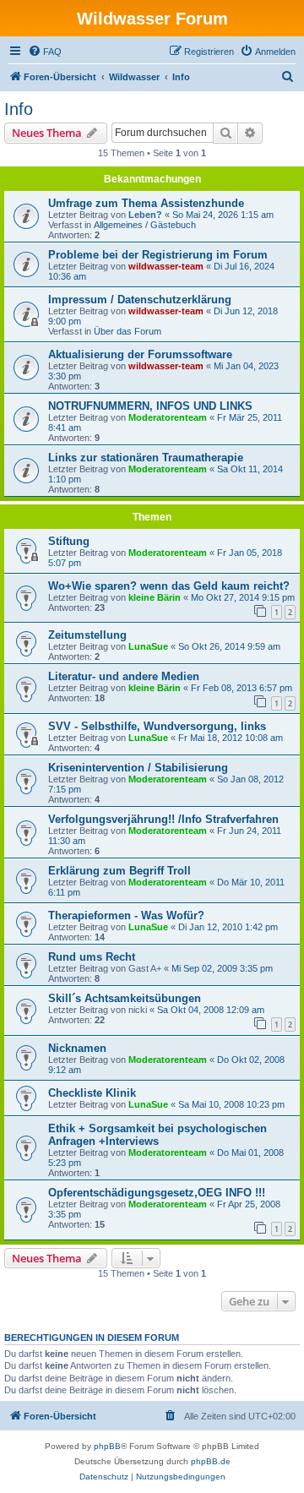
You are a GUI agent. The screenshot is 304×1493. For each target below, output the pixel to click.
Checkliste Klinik (92, 1093)
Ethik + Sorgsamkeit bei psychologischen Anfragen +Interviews (157, 1134)
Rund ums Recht (91, 957)
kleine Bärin (154, 597)
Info (18, 109)
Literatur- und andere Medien (123, 676)
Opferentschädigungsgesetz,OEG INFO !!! (156, 1192)
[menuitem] (45, 51)
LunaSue (148, 646)
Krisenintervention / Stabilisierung (138, 767)
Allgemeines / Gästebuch (145, 225)
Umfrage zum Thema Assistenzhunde (146, 203)
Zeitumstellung (87, 635)
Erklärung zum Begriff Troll (119, 870)
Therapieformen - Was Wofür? (126, 915)
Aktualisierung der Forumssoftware (140, 354)
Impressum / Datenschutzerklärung (139, 299)
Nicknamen (77, 1048)
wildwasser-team (166, 266)
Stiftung (69, 541)
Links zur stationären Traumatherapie (145, 457)
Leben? (145, 215)
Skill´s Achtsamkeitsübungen (124, 998)
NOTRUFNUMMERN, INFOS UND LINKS (150, 406)
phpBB (107, 1446)
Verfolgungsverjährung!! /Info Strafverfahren (163, 819)
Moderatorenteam (167, 417)
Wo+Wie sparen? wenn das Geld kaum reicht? (169, 586)
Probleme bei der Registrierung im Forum (158, 254)
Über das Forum (127, 331)
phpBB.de (211, 1461)
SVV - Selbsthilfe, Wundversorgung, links (157, 726)
